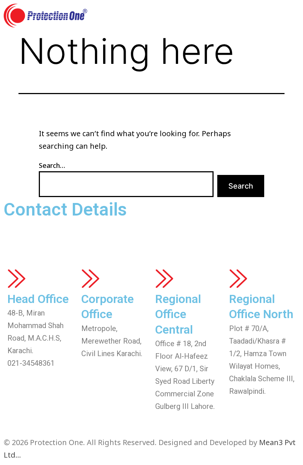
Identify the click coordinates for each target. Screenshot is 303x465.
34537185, (195, 232)
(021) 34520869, (114, 232)
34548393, (159, 232)
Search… (52, 165)
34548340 (230, 232)
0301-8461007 (252, 403)
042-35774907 (178, 418)
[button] (292, 15)
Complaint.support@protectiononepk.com (94, 252)
